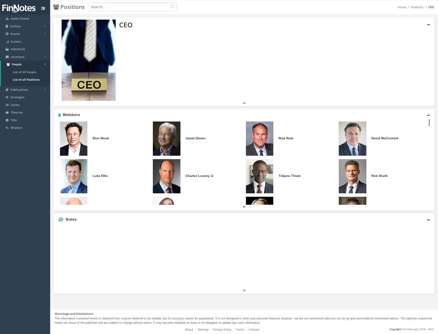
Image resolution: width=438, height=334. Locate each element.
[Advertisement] (386, 256)
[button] (244, 62)
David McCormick (385, 138)
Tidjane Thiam (290, 176)
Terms (240, 329)
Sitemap (203, 329)
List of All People (24, 72)
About (189, 329)
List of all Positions (26, 80)
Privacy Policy (222, 329)
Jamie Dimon (195, 138)
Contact (254, 329)
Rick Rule (286, 138)
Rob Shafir (379, 176)
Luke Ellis (100, 176)
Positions (417, 7)
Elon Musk (101, 138)
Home (402, 7)
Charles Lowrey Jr (199, 176)
